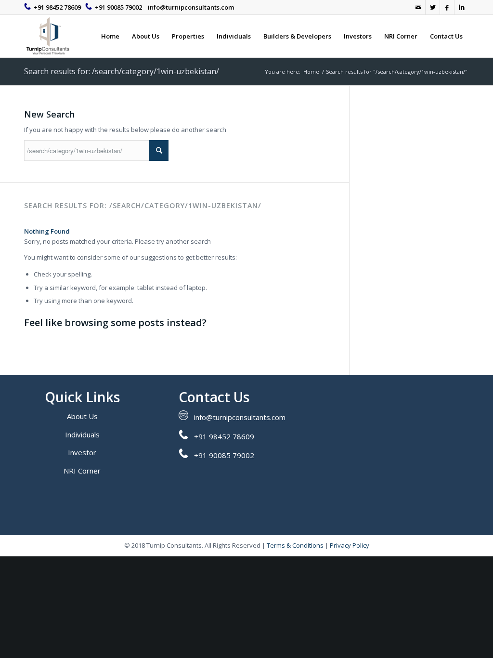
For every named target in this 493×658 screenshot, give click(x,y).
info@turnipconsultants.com (191, 7)
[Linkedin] (461, 7)
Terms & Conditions (295, 545)
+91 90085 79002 (118, 7)
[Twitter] (433, 7)
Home (311, 71)
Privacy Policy (349, 545)
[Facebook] (447, 7)
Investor (82, 452)
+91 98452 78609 (57, 7)
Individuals (82, 434)
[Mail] (418, 7)
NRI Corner (82, 470)
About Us (82, 416)
